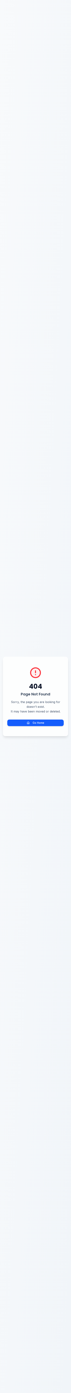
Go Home (38, 722)
